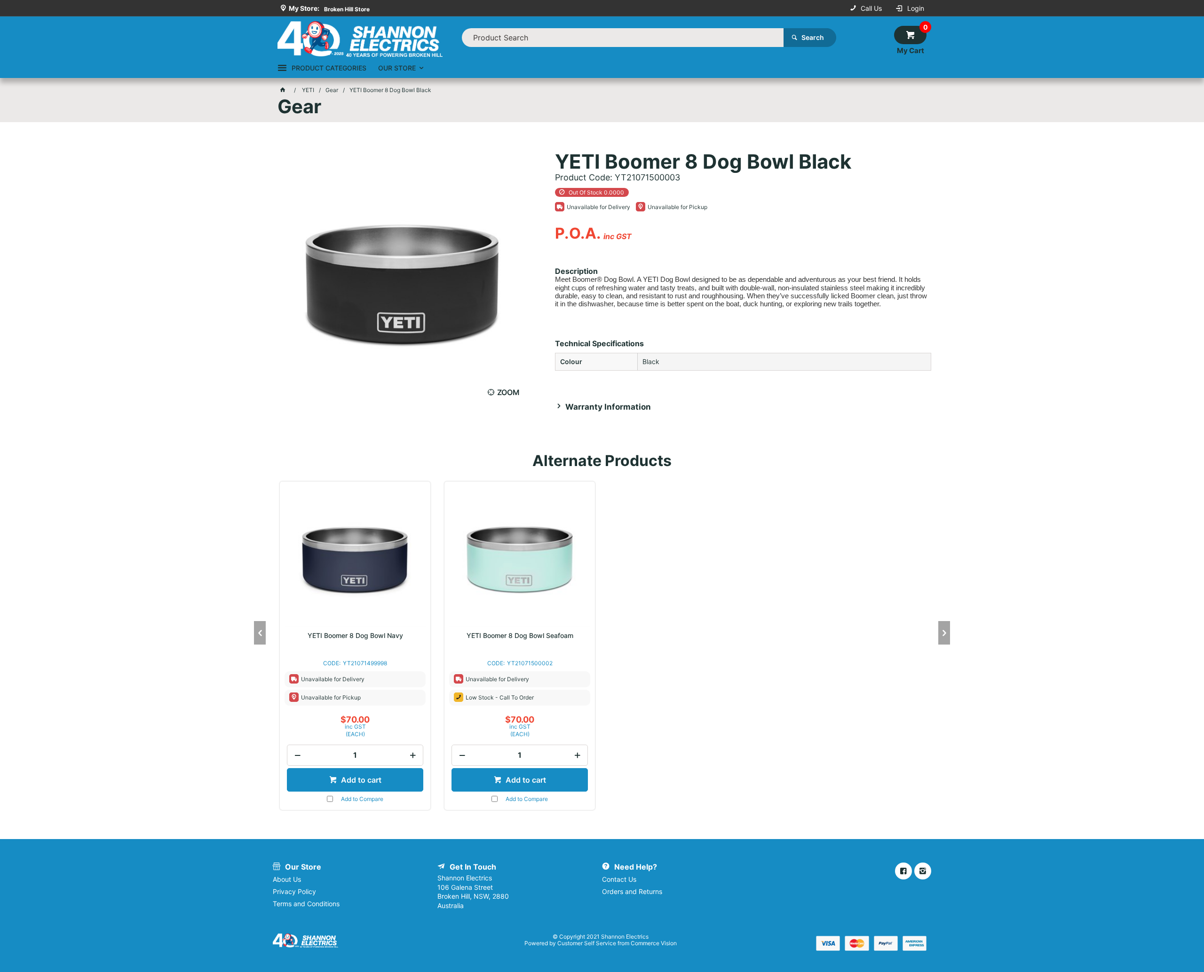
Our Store (397, 68)
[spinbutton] (355, 755)
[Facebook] (903, 871)
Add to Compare (362, 798)
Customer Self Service (586, 943)
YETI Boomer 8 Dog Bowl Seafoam (520, 635)
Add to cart (360, 780)
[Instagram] (922, 871)
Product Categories (329, 68)
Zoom (508, 392)
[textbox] (623, 37)
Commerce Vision (654, 943)
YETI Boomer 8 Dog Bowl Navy (355, 635)
